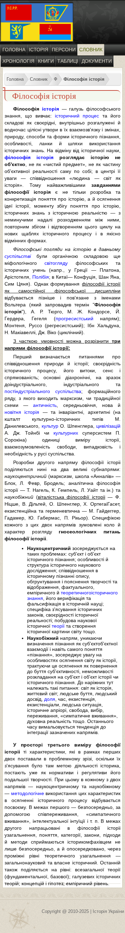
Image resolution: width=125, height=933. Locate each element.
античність (45, 405)
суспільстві (18, 256)
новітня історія (22, 412)
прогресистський (74, 318)
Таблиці (67, 61)
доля (49, 699)
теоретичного (76, 592)
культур (50, 426)
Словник (90, 49)
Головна (13, 49)
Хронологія (18, 61)
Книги (46, 61)
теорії (58, 626)
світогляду (56, 263)
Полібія (40, 277)
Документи (97, 61)
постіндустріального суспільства (43, 391)
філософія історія (29, 157)
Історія (38, 49)
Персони (64, 49)
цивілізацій (108, 426)
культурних (65, 433)
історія (50, 109)
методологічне (27, 793)
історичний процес (77, 116)
